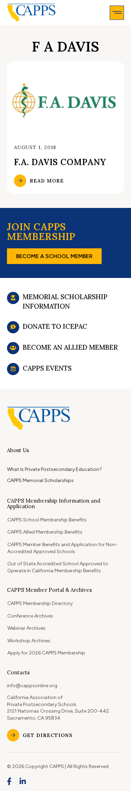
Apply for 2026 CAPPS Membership (46, 653)
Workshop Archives (28, 641)
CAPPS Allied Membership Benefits (44, 532)
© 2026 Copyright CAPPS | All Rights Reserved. (58, 766)
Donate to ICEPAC (55, 326)
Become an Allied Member (70, 347)
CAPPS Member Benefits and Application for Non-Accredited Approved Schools (62, 548)
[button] (117, 13)
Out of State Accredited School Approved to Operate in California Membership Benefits (57, 567)
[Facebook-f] (9, 782)
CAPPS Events (47, 368)
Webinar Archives (26, 628)
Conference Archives (30, 616)
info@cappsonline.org (32, 686)
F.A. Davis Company (60, 162)
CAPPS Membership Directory (40, 603)
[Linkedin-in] (23, 782)
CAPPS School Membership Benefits (47, 520)
